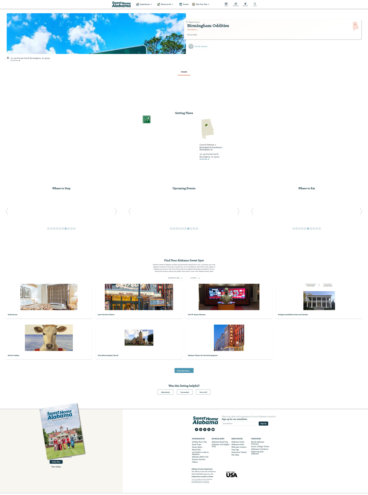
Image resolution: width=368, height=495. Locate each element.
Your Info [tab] (194, 21)
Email (190, 48)
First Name (192, 31)
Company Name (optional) (201, 57)
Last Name (192, 40)
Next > (191, 68)
